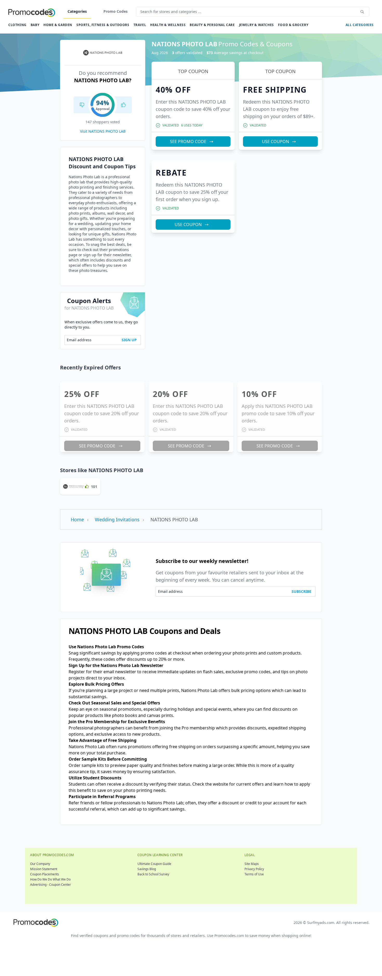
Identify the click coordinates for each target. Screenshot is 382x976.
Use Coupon (275, 141)
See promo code (188, 141)
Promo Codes (115, 11)
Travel (140, 25)
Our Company (40, 864)
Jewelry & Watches (256, 25)
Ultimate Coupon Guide (154, 864)
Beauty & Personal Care (212, 25)
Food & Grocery (293, 25)
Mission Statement (43, 869)
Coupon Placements (44, 874)
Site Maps (252, 864)
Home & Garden (57, 25)
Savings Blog (146, 869)
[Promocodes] (31, 11)
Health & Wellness (168, 25)
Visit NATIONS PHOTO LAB (103, 131)
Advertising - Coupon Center (50, 884)
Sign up (129, 339)
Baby (35, 25)
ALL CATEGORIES (360, 25)
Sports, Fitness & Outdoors (102, 25)
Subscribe (301, 591)
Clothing (17, 25)
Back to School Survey (153, 874)
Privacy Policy (254, 869)
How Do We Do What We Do (50, 879)
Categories (77, 11)
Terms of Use (254, 874)
